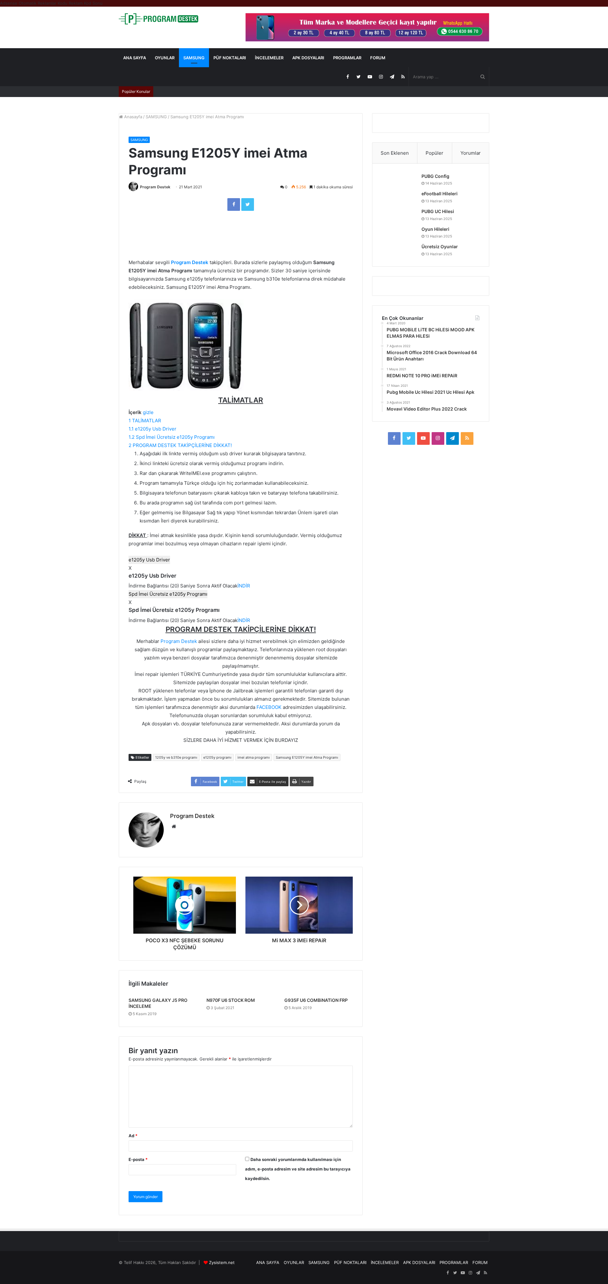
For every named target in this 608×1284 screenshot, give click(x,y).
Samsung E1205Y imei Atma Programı (307, 757)
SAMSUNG (194, 57)
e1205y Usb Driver (149, 560)
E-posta (138, 1159)
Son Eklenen (395, 153)
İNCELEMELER (269, 57)
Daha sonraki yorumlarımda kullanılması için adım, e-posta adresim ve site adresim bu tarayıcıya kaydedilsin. (298, 1169)
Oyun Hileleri (435, 229)
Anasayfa (132, 116)
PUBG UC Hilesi (437, 211)
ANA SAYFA (134, 57)
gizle (148, 412)
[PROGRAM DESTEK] (158, 18)
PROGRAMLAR (347, 57)
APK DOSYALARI (308, 57)
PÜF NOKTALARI (229, 57)
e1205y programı (217, 757)
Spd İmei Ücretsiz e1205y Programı (168, 594)
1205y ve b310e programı (176, 757)
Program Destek (155, 187)
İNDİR (244, 586)
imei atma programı (254, 757)
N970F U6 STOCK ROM (230, 1000)
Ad (133, 1135)
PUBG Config (435, 176)
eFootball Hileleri (439, 193)
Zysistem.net (222, 1262)
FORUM (377, 57)
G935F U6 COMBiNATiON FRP (316, 1000)
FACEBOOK (269, 707)
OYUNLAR (164, 57)
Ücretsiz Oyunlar (439, 246)
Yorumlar (470, 153)
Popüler (434, 153)
